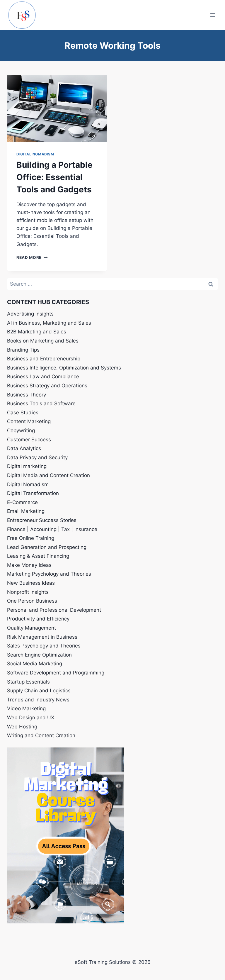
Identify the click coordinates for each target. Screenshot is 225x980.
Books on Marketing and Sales (43, 341)
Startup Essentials (28, 682)
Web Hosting (22, 727)
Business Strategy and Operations (47, 386)
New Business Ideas (31, 583)
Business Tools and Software (41, 403)
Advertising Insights (30, 314)
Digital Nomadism (35, 154)
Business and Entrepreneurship (43, 359)
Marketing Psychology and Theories (49, 574)
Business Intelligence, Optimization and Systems (64, 368)
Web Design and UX (30, 717)
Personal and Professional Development (54, 610)
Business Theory (26, 395)
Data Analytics (24, 448)
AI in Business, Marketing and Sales (49, 323)
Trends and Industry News (38, 700)
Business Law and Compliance (43, 376)
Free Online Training (30, 538)
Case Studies (22, 413)
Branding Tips (23, 350)
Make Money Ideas (29, 565)
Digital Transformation (33, 493)
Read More (32, 257)
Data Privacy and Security (37, 457)
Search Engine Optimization (39, 655)
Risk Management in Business (42, 637)
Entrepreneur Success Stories (41, 520)
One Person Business (32, 601)
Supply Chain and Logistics (39, 691)
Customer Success (29, 439)
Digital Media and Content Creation (48, 475)
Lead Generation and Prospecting (46, 547)
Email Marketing (26, 511)
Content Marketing (29, 421)
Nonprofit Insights (28, 592)
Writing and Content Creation (41, 735)
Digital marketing (27, 466)
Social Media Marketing (34, 664)
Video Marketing (26, 708)
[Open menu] (212, 14)
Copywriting (21, 430)
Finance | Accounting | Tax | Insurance (52, 529)
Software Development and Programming (55, 673)
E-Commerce (22, 502)
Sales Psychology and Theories (44, 646)
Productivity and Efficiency (38, 619)
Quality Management (31, 628)
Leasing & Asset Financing (38, 556)
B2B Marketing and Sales (36, 332)
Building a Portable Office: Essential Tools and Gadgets (54, 177)
